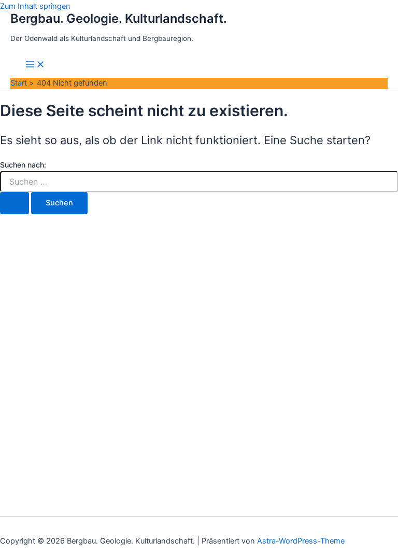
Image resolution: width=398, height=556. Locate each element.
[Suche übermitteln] (14, 203)
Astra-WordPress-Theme (301, 541)
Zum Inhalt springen (35, 6)
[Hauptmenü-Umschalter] (35, 65)
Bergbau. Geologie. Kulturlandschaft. (118, 18)
